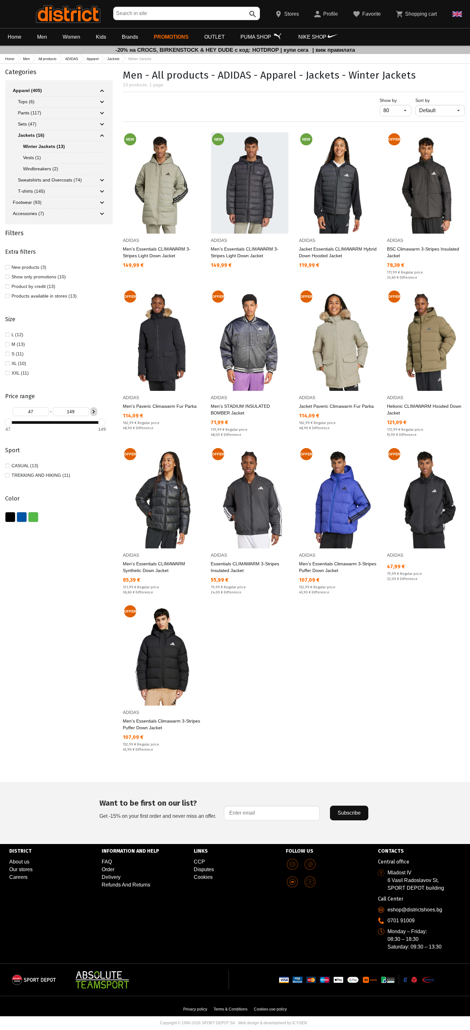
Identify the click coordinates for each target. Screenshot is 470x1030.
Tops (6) (26, 101)
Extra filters (20, 251)
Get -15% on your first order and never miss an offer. (157, 809)
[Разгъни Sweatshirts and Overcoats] (102, 180)
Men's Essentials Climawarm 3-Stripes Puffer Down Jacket (337, 567)
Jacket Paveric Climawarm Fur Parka (336, 406)
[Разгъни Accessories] (102, 213)
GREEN (33, 517)
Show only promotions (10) (39, 276)
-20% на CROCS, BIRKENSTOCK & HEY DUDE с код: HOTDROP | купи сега (212, 50)
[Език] (457, 14)
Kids (101, 37)
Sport (12, 450)
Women (71, 37)
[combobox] (186, 13)
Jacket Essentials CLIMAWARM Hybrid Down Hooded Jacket (338, 252)
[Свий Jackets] (102, 135)
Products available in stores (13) (44, 295)
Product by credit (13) (33, 286)
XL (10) (19, 363)
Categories (20, 72)
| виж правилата (333, 50)
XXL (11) (20, 373)
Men (42, 37)
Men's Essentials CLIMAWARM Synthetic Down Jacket (154, 567)
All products (47, 59)
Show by (395, 100)
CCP (199, 861)
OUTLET (214, 37)
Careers (18, 877)
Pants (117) (29, 112)
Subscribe (349, 813)
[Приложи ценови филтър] (93, 411)
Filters (14, 233)
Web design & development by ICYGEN (272, 1023)
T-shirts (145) (31, 191)
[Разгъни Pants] (102, 113)
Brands (130, 37)
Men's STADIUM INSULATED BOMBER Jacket (240, 409)
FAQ (107, 861)
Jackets (113, 59)
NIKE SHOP (313, 37)
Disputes (204, 869)
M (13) (18, 344)
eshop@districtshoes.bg (415, 909)
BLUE (22, 517)
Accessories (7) (28, 213)
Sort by (422, 100)
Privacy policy (195, 1009)
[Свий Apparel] (102, 90)
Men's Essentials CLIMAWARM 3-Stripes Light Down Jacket (157, 252)
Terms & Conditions (230, 1009)
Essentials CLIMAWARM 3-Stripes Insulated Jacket (245, 567)
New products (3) (29, 267)
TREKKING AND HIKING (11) (41, 475)
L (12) (17, 334)
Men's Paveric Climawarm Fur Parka (160, 406)
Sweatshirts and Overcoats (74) (50, 179)
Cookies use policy (270, 1009)
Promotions (171, 37)
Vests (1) (32, 157)
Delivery (111, 877)
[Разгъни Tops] (102, 102)
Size (10, 319)
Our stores (21, 869)
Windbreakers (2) (40, 168)
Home (14, 37)
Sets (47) (27, 124)
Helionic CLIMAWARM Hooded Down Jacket (424, 409)
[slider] (8, 422)
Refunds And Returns (126, 884)
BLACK (10, 517)
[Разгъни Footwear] (102, 202)
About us (19, 861)
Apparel (92, 59)
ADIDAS (71, 59)
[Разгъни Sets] (102, 124)
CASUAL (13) (25, 465)
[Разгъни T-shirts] (102, 191)
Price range (20, 396)
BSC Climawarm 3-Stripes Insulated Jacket (423, 252)
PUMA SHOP (256, 37)
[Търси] (252, 14)
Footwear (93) (27, 202)
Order (108, 869)
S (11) (18, 353)
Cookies (203, 877)
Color (12, 498)
